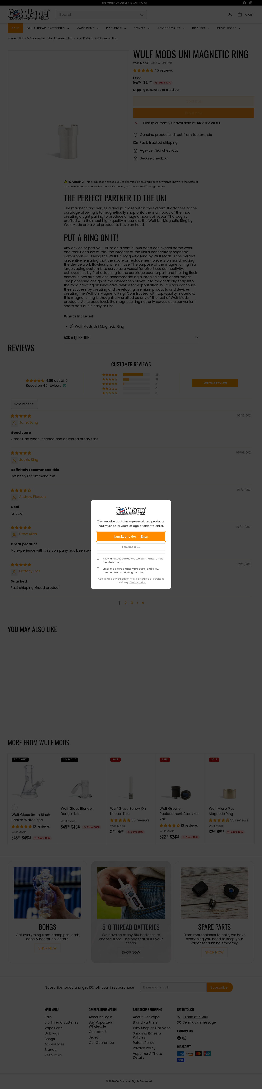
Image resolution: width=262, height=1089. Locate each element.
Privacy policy (137, 582)
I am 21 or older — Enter (131, 536)
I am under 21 (131, 546)
